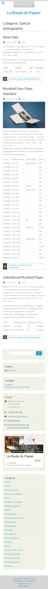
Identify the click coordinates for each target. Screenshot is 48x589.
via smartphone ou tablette (18, 427)
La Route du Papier (24, 12)
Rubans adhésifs (11, 514)
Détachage (9, 530)
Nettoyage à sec (11, 522)
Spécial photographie (32, 79)
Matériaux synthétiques (13, 494)
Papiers (7, 482)
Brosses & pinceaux (12, 538)
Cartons (8, 486)
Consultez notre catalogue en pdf (17, 387)
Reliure (7, 546)
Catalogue (8, 384)
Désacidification (11, 534)
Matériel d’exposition (12, 562)
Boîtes (7, 498)
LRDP (23, 42)
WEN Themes (24, 586)
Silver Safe (10, 37)
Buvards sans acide (12, 490)
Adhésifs (8, 510)
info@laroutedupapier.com (18, 416)
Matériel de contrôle (12, 558)
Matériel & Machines (12, 554)
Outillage (8, 542)
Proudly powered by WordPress (24, 581)
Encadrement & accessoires (15, 518)
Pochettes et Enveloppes (14, 502)
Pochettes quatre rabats (17, 265)
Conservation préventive (14, 550)
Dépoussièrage (10, 526)
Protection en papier (16, 79)
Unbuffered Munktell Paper (23, 277)
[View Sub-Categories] (12, 482)
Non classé (9, 566)
